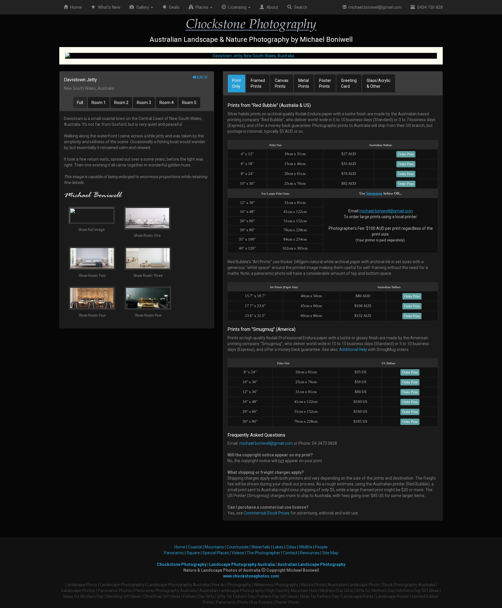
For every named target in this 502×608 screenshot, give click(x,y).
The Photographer (263, 552)
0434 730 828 (429, 7)
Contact (290, 552)
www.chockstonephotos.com (251, 576)
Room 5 (189, 102)
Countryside (238, 547)
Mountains (214, 547)
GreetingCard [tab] (349, 83)
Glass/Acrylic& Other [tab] (378, 83)
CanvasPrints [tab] (281, 83)
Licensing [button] (237, 7)
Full (80, 102)
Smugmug (374, 193)
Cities (291, 547)
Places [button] (201, 7)
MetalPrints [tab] (303, 83)
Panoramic (174, 552)
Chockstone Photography (182, 564)
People (321, 547)
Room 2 (121, 102)
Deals (173, 7)
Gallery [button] (142, 7)
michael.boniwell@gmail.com (374, 7)
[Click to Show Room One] (251, 55)
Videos (238, 552)
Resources (310, 552)
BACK (201, 77)
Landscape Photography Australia (242, 564)
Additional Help (353, 349)
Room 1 (99, 102)
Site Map (330, 552)
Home (75, 7)
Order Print (406, 154)
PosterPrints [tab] (325, 83)
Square (193, 552)
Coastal (195, 547)
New (109, 7)
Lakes (278, 547)
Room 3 (144, 102)
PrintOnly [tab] (236, 83)
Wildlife (305, 547)
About (271, 7)
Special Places (215, 552)
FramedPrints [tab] (258, 83)
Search (299, 7)
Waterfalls (260, 547)
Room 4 (166, 102)
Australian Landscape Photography (311, 564)
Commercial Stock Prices (267, 513)
